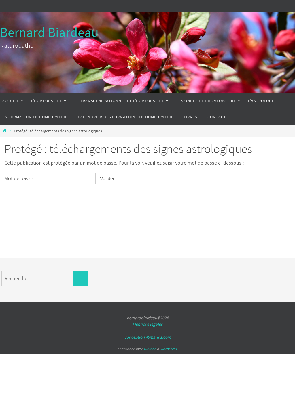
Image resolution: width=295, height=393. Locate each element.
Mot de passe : (20, 178)
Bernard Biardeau (49, 32)
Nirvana (150, 348)
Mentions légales (147, 324)
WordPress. (168, 348)
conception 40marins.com (147, 337)
